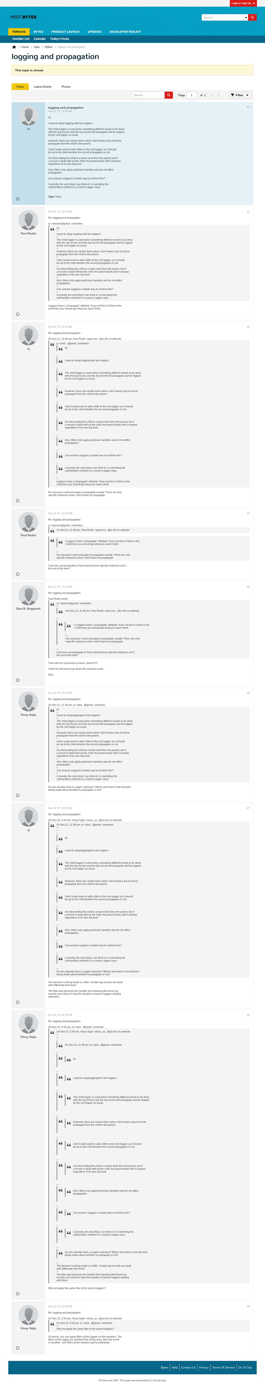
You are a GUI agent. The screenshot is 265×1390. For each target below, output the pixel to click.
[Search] (252, 17)
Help (175, 1367)
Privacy (204, 1367)
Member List (21, 39)
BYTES (38, 32)
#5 (248, 586)
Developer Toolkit (125, 32)
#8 (248, 1015)
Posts (20, 86)
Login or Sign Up (241, 3)
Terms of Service (223, 1367)
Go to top (245, 1367)
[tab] (20, 86)
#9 (248, 1306)
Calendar (40, 39)
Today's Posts (59, 39)
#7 (248, 808)
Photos (66, 86)
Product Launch (65, 32)
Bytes (164, 1367)
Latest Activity (43, 86)
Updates (94, 32)
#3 (248, 326)
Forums (18, 32)
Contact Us (188, 1367)
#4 (248, 513)
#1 (248, 107)
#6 (248, 692)
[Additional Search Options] (246, 17)
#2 (248, 211)
